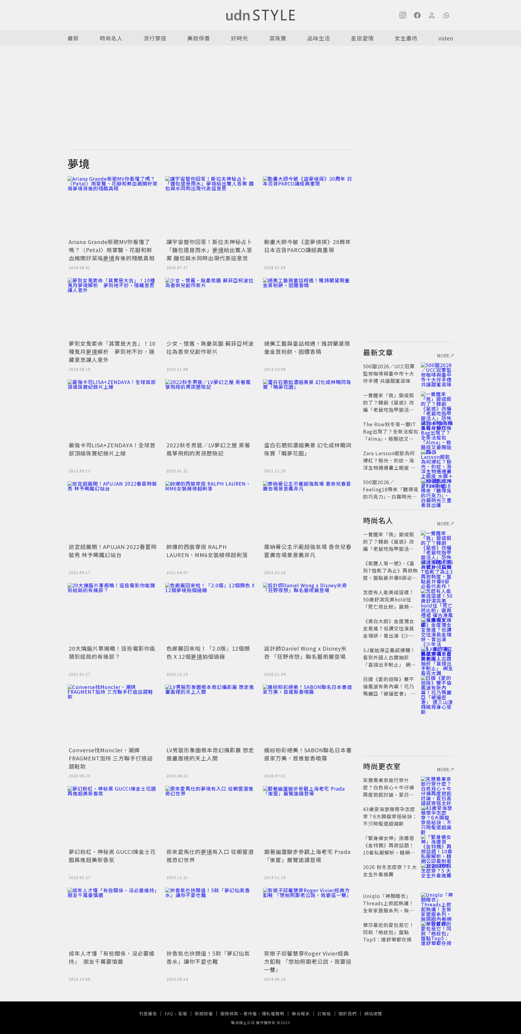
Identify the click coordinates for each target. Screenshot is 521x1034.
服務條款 (229, 1013)
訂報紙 (324, 1013)
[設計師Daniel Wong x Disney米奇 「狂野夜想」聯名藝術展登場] (308, 613)
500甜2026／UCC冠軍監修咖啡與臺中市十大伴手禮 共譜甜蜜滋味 (389, 373)
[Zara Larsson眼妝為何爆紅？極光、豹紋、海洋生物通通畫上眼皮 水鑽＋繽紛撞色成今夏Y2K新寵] (437, 460)
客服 (182, 1013)
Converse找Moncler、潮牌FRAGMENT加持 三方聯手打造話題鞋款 (111, 758)
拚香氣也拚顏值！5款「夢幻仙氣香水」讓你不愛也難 (208, 957)
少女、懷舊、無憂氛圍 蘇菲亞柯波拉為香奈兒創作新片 (210, 347)
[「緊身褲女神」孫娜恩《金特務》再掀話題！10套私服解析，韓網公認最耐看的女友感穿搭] (437, 845)
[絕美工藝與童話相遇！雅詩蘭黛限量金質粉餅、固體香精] (308, 308)
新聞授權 (204, 1013)
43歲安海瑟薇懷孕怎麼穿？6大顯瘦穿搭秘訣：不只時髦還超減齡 (390, 816)
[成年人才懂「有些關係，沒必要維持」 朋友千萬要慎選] (113, 918)
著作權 (250, 1013)
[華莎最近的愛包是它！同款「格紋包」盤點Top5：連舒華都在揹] (437, 932)
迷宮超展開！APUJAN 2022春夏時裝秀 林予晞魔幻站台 (113, 551)
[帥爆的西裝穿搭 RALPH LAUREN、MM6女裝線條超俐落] (210, 511)
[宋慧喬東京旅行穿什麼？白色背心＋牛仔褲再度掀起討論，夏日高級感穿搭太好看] (437, 787)
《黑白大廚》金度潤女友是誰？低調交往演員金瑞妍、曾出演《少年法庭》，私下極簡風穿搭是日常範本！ (390, 635)
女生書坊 (406, 38)
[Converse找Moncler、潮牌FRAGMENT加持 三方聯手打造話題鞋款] (113, 714)
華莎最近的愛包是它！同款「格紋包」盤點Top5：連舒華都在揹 (388, 932)
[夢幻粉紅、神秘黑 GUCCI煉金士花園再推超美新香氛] (113, 816)
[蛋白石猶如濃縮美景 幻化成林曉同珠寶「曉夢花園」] (308, 409)
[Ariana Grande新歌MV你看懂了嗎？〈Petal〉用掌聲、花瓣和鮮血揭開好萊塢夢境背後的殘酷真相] (113, 206)
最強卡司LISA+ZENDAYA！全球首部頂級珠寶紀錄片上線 (112, 449)
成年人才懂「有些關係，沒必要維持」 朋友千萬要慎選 (112, 957)
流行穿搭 (155, 38)
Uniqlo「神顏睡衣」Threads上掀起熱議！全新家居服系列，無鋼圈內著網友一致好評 (388, 906)
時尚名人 (111, 38)
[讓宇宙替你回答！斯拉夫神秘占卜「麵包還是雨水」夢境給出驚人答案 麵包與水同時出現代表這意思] (210, 206)
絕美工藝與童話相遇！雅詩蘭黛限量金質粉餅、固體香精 (307, 347)
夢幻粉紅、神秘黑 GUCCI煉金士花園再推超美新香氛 (112, 856)
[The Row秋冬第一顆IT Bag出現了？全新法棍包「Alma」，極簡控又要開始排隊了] (437, 431)
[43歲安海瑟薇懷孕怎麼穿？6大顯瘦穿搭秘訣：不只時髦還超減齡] (437, 816)
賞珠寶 (277, 38)
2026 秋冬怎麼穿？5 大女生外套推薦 (390, 870)
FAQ (169, 1013)
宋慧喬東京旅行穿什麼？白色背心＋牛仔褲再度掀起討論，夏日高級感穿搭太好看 (388, 790)
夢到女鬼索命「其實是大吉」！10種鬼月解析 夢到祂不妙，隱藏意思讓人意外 (112, 351)
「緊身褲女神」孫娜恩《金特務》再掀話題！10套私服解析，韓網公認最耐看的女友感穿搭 (389, 848)
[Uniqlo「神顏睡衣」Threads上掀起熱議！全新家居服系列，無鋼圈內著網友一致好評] (437, 903)
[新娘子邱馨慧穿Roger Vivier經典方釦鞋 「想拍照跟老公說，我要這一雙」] (308, 918)
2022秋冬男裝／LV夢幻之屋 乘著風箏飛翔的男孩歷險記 (208, 449)
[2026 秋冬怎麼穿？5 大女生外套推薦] (437, 874)
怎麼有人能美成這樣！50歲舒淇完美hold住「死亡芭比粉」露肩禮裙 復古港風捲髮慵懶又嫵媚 (389, 606)
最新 (73, 38)
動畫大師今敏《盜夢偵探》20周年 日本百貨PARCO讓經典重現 (307, 246)
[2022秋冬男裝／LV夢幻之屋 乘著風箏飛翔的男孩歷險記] (210, 409)
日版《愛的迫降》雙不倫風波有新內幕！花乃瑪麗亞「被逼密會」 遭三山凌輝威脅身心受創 (389, 689)
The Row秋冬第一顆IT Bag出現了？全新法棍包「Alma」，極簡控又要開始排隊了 (390, 434)
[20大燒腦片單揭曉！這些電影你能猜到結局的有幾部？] (113, 613)
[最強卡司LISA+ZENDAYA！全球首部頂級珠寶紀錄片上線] (113, 409)
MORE (443, 356)
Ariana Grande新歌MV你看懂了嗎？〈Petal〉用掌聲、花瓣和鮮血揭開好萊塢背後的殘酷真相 (112, 250)
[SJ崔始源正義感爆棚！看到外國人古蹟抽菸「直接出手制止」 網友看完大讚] (437, 657)
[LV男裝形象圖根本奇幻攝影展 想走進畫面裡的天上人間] (210, 714)
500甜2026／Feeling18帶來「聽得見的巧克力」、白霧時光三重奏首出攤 (390, 492)
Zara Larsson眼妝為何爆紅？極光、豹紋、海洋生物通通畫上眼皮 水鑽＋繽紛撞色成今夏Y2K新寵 (390, 467)
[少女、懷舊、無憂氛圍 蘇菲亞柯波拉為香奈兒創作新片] (210, 308)
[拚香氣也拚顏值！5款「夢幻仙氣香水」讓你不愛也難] (210, 918)
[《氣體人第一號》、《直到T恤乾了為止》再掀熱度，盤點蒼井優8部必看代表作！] (437, 570)
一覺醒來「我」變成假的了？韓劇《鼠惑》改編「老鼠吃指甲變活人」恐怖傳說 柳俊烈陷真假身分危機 (390, 410)
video (445, 38)
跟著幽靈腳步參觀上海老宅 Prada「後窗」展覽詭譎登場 (307, 856)
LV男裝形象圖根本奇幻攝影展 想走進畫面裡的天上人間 (210, 754)
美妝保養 (198, 38)
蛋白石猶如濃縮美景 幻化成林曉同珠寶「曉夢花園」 (308, 449)
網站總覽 (373, 1013)
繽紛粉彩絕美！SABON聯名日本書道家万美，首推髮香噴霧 (308, 754)
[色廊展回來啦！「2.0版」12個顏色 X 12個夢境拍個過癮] (210, 613)
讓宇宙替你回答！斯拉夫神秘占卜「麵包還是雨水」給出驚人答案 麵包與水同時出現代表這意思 (209, 250)
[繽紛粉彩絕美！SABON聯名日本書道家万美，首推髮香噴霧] (308, 714)
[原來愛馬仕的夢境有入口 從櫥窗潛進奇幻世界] (210, 816)
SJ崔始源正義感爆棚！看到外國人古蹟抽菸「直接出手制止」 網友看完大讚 (389, 660)
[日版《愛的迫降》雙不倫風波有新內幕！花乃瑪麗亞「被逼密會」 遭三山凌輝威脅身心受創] (437, 686)
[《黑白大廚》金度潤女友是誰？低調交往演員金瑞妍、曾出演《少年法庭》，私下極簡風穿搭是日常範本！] (437, 628)
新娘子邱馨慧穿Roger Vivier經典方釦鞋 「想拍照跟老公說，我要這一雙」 (308, 961)
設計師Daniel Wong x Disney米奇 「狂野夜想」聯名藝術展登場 (305, 652)
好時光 (239, 38)
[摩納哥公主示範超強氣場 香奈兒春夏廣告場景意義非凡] (308, 511)
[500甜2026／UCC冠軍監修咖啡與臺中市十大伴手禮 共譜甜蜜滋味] (437, 373)
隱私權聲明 (273, 1013)
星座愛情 (362, 38)
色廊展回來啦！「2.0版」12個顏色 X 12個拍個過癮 (208, 652)
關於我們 (348, 1013)
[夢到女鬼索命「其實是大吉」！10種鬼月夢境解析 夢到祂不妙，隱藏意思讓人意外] (113, 308)
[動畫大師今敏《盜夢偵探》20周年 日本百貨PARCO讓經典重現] (308, 206)
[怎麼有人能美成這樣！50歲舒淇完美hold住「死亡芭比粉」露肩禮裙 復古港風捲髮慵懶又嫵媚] (437, 599)
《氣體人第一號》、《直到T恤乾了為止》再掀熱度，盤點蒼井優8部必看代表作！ (390, 574)
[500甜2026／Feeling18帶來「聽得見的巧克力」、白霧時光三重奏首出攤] (437, 489)
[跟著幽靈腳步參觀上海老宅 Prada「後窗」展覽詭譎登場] (308, 816)
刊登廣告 (148, 1013)
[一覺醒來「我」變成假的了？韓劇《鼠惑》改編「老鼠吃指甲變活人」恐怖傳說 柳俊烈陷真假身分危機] (437, 402)
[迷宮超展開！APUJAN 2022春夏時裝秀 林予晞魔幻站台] (113, 511)
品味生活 (318, 38)
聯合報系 (301, 1013)
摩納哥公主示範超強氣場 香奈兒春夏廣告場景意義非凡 (308, 551)
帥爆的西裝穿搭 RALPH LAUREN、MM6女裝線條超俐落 (207, 551)
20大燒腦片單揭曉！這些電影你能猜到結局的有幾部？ (112, 652)
